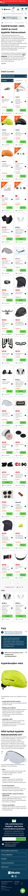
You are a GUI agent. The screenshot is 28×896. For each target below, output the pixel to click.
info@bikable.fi (4, 884)
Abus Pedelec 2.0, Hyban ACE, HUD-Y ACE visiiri (6, 415)
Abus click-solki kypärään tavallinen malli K (6, 568)
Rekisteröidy (21, 839)
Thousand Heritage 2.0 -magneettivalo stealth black (18, 506)
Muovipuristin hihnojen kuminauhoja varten (18, 415)
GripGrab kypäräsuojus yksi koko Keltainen (6, 134)
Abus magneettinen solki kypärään (5, 294)
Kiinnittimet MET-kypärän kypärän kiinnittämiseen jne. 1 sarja (19, 166)
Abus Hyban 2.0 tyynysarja (19, 354)
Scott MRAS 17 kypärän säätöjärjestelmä (19, 262)
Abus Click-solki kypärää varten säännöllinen (19, 476)
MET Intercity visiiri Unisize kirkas (5, 199)
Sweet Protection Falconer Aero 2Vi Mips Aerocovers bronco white (19, 231)
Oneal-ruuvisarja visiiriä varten (6, 382)
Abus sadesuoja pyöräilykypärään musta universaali (19, 324)
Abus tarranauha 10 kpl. (19, 445)
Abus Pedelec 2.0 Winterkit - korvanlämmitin (6, 231)
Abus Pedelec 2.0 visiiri (19, 567)
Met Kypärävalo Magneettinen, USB (6, 101)
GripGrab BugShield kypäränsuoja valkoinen (18, 101)
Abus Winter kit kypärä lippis (19, 293)
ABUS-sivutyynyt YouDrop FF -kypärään (6, 476)
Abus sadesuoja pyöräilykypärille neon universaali (19, 537)
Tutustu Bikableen (7, 854)
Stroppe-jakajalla (17, 198)
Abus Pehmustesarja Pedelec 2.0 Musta (5, 324)
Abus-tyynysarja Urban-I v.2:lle (6, 354)
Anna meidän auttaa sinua (9, 850)
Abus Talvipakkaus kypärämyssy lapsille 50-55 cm (6, 537)
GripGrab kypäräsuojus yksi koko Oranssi (6, 165)
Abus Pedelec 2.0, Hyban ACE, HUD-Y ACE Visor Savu (6, 263)
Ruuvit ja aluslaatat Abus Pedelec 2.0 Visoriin (5, 506)
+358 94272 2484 (4, 882)
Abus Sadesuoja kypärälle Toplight (5, 446)
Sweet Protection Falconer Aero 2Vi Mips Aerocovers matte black (19, 384)
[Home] (2, 22)
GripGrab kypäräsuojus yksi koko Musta (19, 134)
